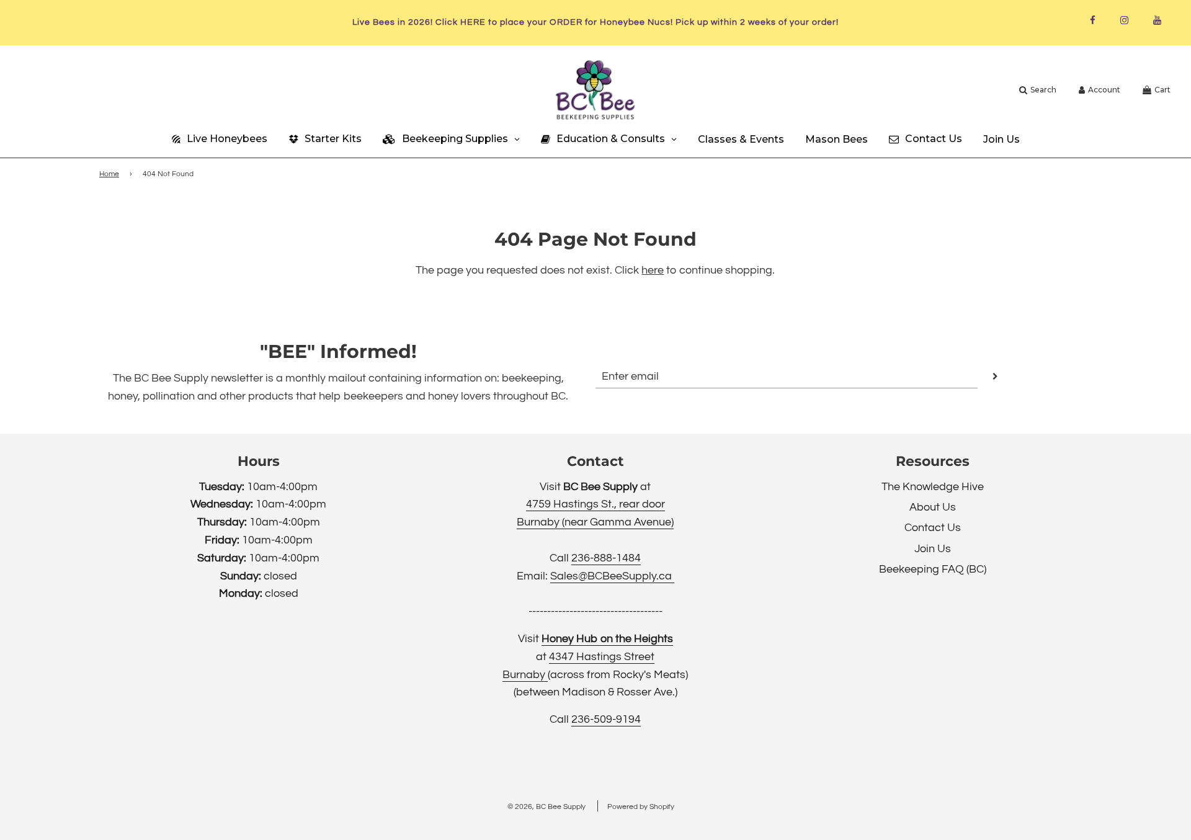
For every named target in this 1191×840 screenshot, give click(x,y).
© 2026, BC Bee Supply (546, 807)
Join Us (932, 549)
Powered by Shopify (640, 807)
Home (109, 174)
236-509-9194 (606, 719)
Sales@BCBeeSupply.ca (612, 576)
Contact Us (932, 528)
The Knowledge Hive (932, 487)
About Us (932, 507)
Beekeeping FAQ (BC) (932, 569)
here (652, 270)
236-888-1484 (606, 558)
